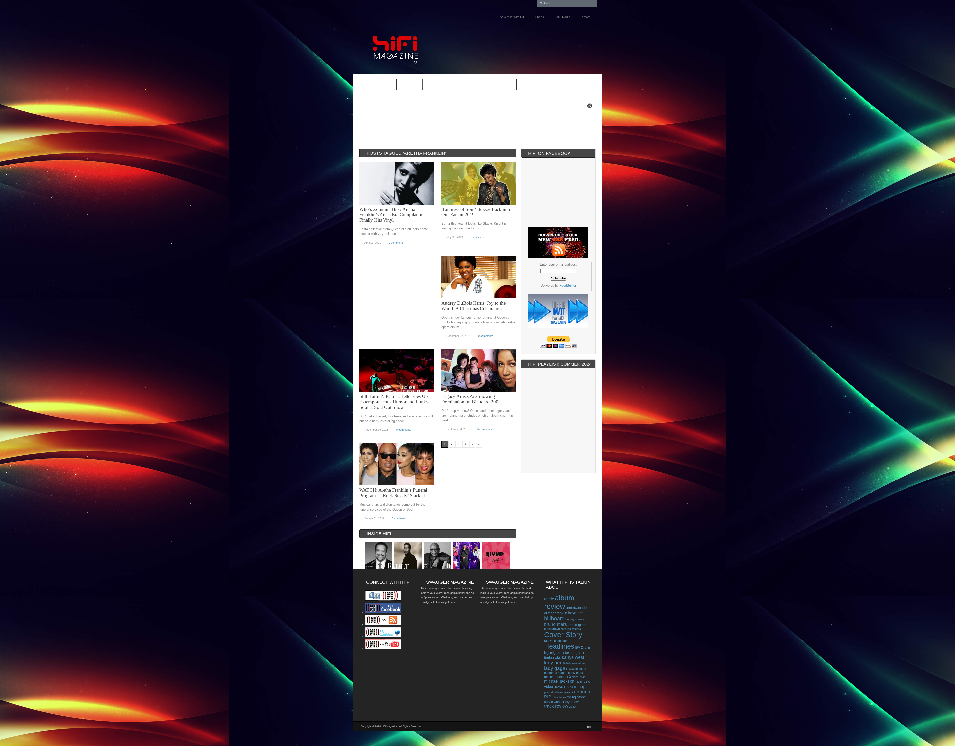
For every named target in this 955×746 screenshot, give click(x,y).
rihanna (582, 691)
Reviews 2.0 (377, 96)
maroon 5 (562, 676)
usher (573, 706)
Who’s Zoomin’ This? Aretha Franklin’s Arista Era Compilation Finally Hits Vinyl (391, 215)
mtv (577, 681)
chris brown (552, 629)
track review (556, 706)
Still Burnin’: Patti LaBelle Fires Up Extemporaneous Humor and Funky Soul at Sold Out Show (394, 402)
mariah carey (566, 672)
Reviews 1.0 (534, 85)
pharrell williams (553, 692)
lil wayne (572, 669)
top (589, 726)
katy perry (554, 662)
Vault (448, 95)
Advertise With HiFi (512, 17)
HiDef (406, 85)
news (558, 686)
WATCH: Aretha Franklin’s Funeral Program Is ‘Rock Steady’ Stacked (393, 492)
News (500, 85)
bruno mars (555, 624)
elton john (561, 640)
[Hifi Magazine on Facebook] (383, 611)
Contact (585, 17)
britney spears (574, 619)
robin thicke (559, 697)
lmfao (582, 668)
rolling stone (576, 697)
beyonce (575, 613)
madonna (550, 672)
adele (549, 599)
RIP (547, 696)
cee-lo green (577, 625)
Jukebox (470, 85)
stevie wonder (554, 702)
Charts (537, 17)
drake (548, 641)
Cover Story (563, 635)
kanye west (573, 657)
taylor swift (573, 702)
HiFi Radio (563, 17)
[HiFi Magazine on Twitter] (383, 636)
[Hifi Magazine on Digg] (383, 599)
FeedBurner (568, 285)
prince (568, 692)
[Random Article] (589, 107)
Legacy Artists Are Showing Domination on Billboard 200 (469, 399)
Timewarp (418, 95)
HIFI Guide (439, 84)
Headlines (559, 646)
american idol (576, 607)
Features (375, 85)
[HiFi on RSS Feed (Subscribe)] (383, 624)
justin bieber (565, 652)
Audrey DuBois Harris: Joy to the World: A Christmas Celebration (473, 305)
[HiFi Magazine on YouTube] (383, 648)
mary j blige (578, 676)
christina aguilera (571, 628)
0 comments (396, 242)
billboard (554, 618)
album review (559, 602)
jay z (579, 647)
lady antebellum (575, 663)
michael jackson (559, 681)
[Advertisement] (538, 36)
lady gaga (554, 668)
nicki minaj (574, 686)
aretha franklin (555, 613)
